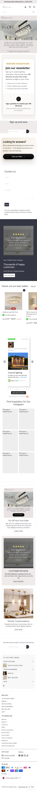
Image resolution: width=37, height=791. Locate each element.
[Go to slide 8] (24, 389)
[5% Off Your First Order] (18, 503)
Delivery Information (7, 730)
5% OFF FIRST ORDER (8, 698)
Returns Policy (6, 732)
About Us (4, 722)
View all (33, 286)
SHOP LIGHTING (6, 704)
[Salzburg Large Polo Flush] (13, 305)
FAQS (3, 727)
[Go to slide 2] (10, 389)
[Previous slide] (4, 361)
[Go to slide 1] (8, 389)
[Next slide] (32, 361)
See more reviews (18, 393)
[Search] (33, 12)
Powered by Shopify (24, 787)
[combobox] (18, 12)
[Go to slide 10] (28, 389)
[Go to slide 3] (12, 389)
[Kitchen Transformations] (18, 603)
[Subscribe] (27, 131)
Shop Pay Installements (8, 746)
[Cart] (30, 7)
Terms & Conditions (7, 738)
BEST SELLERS (6, 709)
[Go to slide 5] (17, 389)
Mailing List (5, 740)
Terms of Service (27, 212)
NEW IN (4, 701)
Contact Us (5, 724)
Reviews (4, 719)
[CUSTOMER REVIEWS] (18, 553)
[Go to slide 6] (19, 389)
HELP (3, 712)
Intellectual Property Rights (9, 743)
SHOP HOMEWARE (7, 706)
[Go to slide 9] (26, 389)
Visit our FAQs (18, 156)
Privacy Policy (15, 212)
